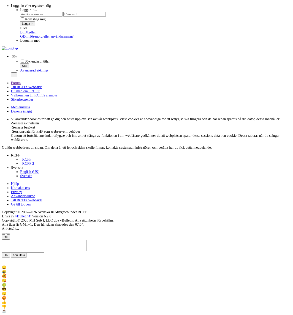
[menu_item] (146, 267)
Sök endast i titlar (37, 61)
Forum (16, 83)
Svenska (26, 176)
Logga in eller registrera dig (31, 6)
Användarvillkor (23, 196)
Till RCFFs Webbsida (26, 87)
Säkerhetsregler (22, 99)
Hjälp (15, 184)
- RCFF (25, 159)
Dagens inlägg (21, 111)
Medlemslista (20, 107)
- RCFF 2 (27, 163)
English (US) (29, 172)
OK (6, 237)
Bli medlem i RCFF (25, 91)
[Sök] (14, 74)
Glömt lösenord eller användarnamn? (46, 36)
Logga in (27, 23)
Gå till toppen (21, 204)
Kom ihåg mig (35, 19)
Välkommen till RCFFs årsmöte (34, 95)
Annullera (19, 255)
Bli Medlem (28, 32)
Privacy (16, 192)
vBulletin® (23, 216)
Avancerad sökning (34, 70)
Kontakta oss (20, 188)
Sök (24, 66)
